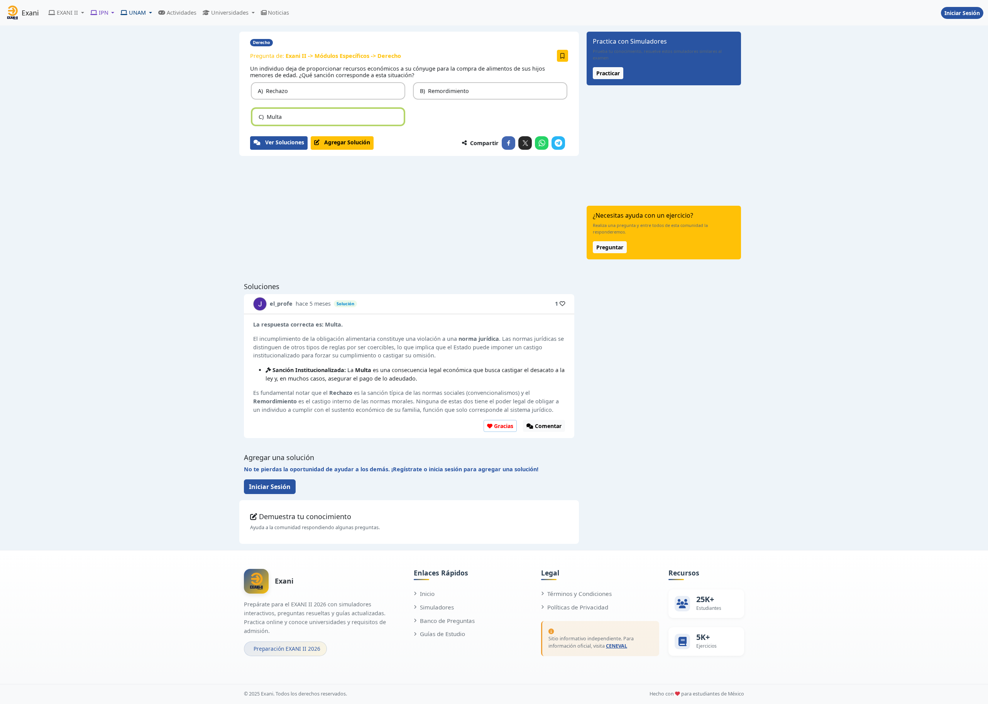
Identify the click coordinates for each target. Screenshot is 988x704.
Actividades (181, 12)
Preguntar (609, 247)
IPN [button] (103, 12)
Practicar (608, 73)
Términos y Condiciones (579, 593)
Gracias (502, 426)
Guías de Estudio (442, 634)
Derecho (261, 42)
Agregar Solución (345, 142)
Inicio (427, 593)
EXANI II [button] (67, 12)
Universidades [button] (230, 12)
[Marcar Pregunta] (562, 56)
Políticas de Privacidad (577, 607)
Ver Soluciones (282, 142)
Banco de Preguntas (447, 620)
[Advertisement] (409, 219)
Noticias (278, 12)
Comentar (547, 426)
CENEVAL (616, 646)
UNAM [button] (137, 12)
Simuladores (437, 607)
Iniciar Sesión (962, 13)
